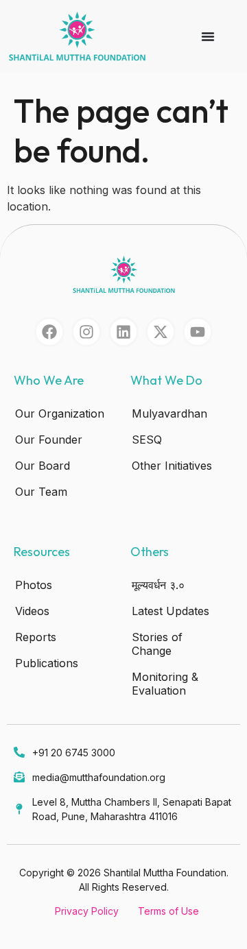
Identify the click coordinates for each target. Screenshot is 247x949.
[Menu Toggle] (208, 36)
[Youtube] (198, 332)
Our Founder (48, 439)
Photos (33, 585)
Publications (46, 663)
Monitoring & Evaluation (165, 683)
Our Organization (59, 413)
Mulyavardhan (169, 413)
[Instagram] (86, 332)
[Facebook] (49, 332)
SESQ (147, 439)
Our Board (42, 465)
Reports (35, 637)
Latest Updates (170, 611)
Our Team (41, 491)
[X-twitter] (160, 332)
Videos (32, 611)
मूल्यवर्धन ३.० (158, 585)
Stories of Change (157, 644)
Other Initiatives (172, 465)
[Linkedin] (123, 332)
